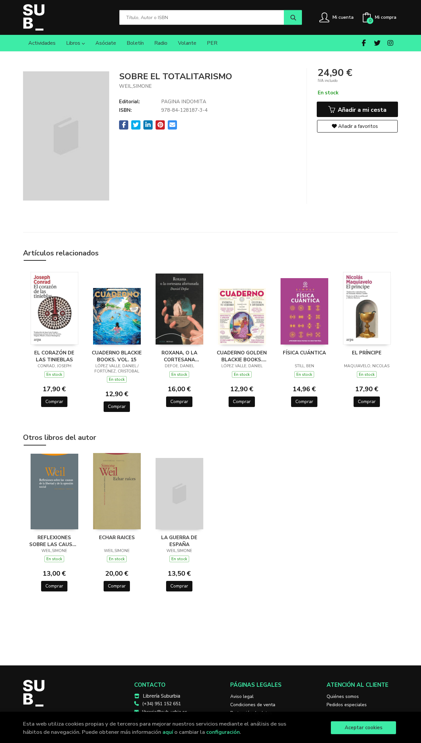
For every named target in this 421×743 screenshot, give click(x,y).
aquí (167, 732)
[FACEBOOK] (364, 42)
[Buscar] (293, 17)
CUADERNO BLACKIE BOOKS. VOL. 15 (117, 356)
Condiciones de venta (252, 705)
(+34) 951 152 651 (161, 704)
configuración (223, 732)
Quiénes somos (343, 696)
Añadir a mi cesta (361, 110)
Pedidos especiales (347, 705)
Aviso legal (242, 696)
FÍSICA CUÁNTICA (304, 352)
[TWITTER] (377, 42)
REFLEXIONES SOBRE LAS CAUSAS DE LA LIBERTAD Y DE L (54, 540)
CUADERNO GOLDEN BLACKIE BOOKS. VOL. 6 (242, 356)
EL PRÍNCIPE (367, 352)
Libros (74, 43)
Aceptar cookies (364, 727)
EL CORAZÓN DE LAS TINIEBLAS (54, 356)
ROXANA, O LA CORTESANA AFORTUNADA (179, 356)
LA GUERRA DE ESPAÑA (179, 540)
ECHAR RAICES (117, 537)
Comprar (54, 401)
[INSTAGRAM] (390, 42)
